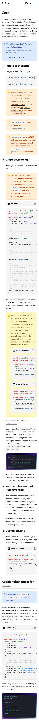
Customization (11, 423)
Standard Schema (18, 104)
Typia (21, 110)
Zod (21, 107)
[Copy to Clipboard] (35, 77)
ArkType (14, 110)
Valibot (27, 107)
